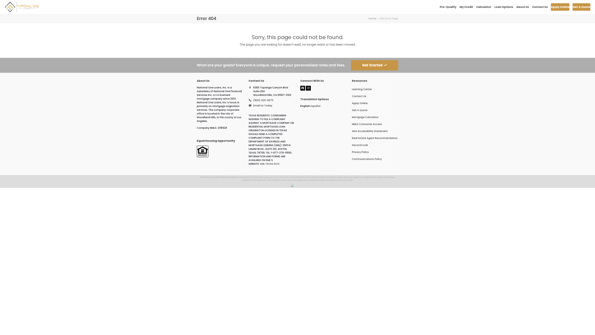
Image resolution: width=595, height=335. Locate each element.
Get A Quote (359, 110)
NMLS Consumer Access (367, 124)
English (305, 106)
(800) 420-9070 (263, 100)
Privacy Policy (360, 152)
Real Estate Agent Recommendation (375, 138)
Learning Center (362, 89)
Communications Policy (367, 159)
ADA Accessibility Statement (370, 131)
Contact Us (359, 96)
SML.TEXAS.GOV (270, 164)
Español (315, 106)
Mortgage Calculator (365, 117)
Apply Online (360, 103)
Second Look (360, 145)
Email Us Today (262, 105)
